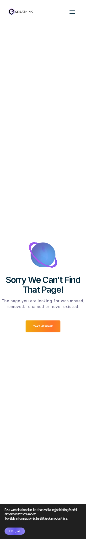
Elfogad (14, 531)
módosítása (59, 519)
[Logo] (20, 11)
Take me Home (43, 326)
